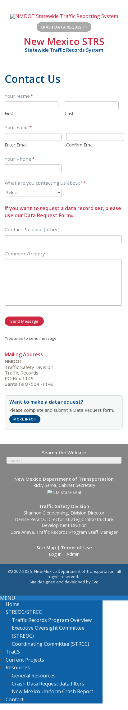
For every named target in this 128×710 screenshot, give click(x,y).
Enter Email (16, 145)
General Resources (34, 675)
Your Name (19, 96)
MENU (7, 598)
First (9, 113)
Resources (18, 667)
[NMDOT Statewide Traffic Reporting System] (64, 15)
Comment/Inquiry (25, 253)
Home (13, 604)
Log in (55, 554)
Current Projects (25, 659)
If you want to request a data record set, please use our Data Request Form (63, 211)
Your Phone (19, 159)
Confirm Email (80, 145)
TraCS (13, 651)
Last (69, 113)
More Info (25, 418)
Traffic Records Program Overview (52, 620)
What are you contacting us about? (45, 183)
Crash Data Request (64, 26)
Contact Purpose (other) (32, 229)
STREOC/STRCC (24, 612)
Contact (15, 699)
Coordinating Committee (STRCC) (50, 643)
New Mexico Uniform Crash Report (52, 691)
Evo (95, 582)
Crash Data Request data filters (48, 683)
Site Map (46, 547)
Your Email (18, 127)
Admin (73, 554)
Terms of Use (76, 547)
